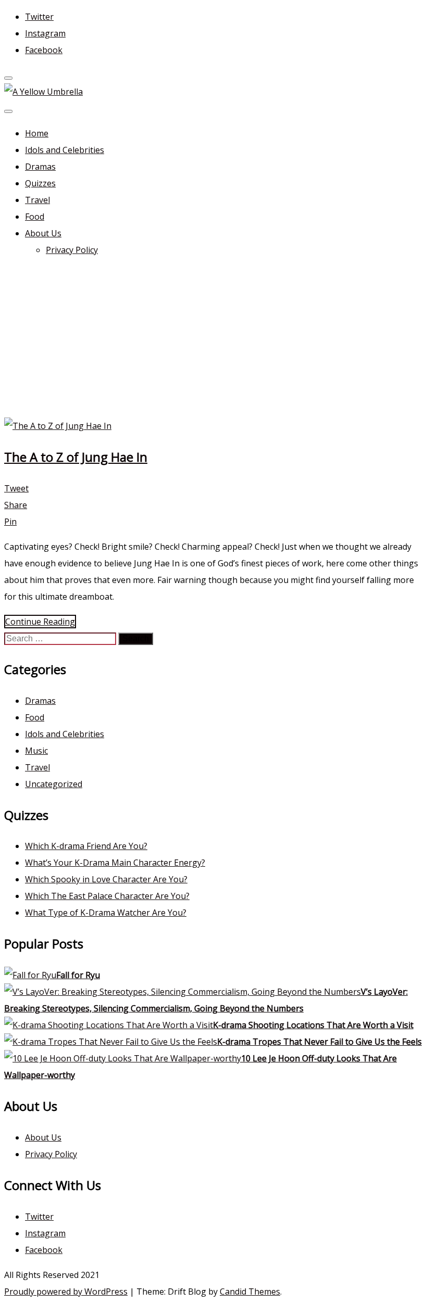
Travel (37, 200)
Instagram (45, 33)
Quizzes (40, 183)
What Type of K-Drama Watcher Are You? (105, 912)
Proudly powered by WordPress (66, 1291)
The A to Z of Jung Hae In (75, 456)
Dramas (40, 166)
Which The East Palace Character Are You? (107, 896)
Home (36, 133)
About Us (43, 233)
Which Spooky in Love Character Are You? (106, 879)
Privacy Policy (72, 250)
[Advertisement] (213, 339)
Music (36, 750)
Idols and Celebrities (64, 150)
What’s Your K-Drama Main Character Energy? (115, 862)
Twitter (39, 16)
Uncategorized (53, 784)
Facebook (43, 50)
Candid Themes (250, 1291)
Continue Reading (40, 621)
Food (34, 216)
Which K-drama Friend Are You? (86, 846)
